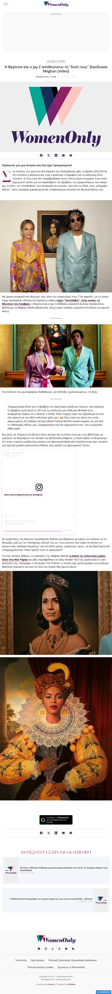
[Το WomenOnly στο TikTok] (52, 949)
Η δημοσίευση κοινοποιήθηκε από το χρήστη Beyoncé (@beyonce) (33, 530)
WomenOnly (56, 939)
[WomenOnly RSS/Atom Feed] (73, 949)
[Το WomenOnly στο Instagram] (46, 949)
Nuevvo (51, 984)
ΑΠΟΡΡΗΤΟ (105, 992)
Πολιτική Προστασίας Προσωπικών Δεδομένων (72, 960)
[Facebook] (41, 155)
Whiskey (71, 984)
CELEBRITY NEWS (56, 61)
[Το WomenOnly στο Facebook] (39, 949)
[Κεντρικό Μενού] (5, 4)
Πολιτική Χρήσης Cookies (40, 967)
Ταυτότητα (21, 960)
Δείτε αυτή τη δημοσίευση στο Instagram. (23, 494)
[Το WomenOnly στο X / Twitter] (59, 949)
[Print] (70, 155)
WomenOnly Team (46, 76)
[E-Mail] (63, 155)
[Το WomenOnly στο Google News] (66, 949)
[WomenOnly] (56, 4)
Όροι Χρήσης (37, 960)
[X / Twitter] (48, 155)
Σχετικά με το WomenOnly (71, 967)
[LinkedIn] (56, 155)
